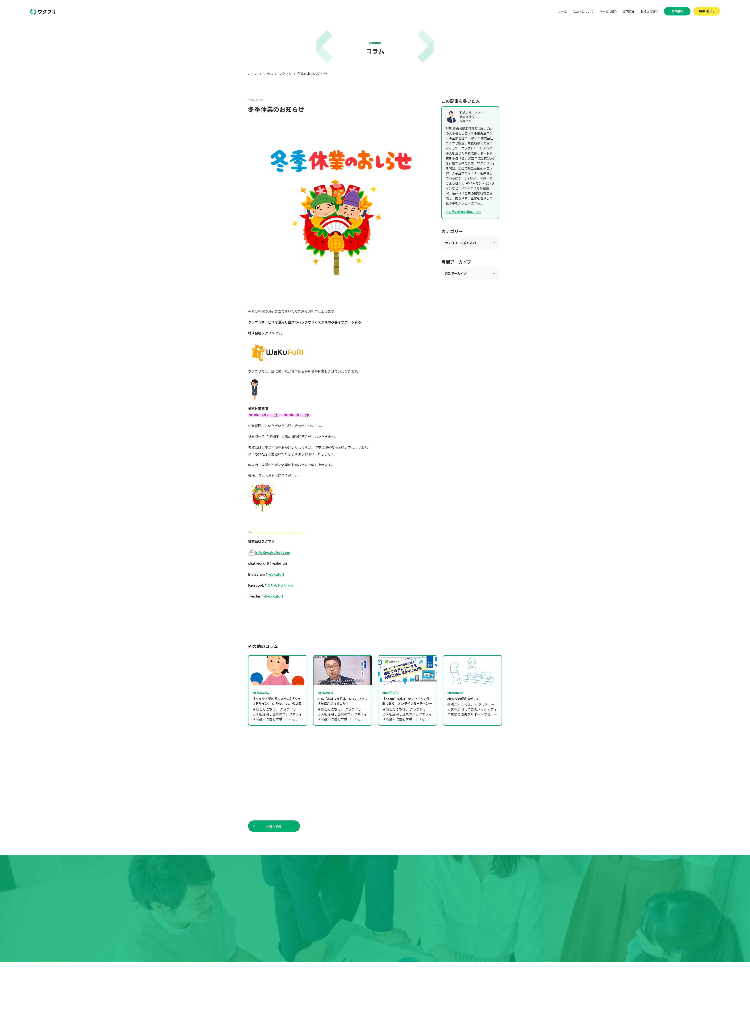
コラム (435, 984)
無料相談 (677, 11)
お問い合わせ (706, 11)
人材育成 (377, 1004)
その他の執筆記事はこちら (463, 212)
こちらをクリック (280, 585)
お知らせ (436, 977)
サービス (373, 977)
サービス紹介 (608, 11)
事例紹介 (629, 11)
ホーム (562, 11)
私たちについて (583, 11)
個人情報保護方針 (484, 990)
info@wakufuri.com (272, 553)
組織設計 (377, 997)
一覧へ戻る (274, 826)
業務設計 (377, 984)
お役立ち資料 (649, 11)
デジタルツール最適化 (385, 990)
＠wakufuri (273, 596)
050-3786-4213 (378, 909)
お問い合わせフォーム (487, 984)
